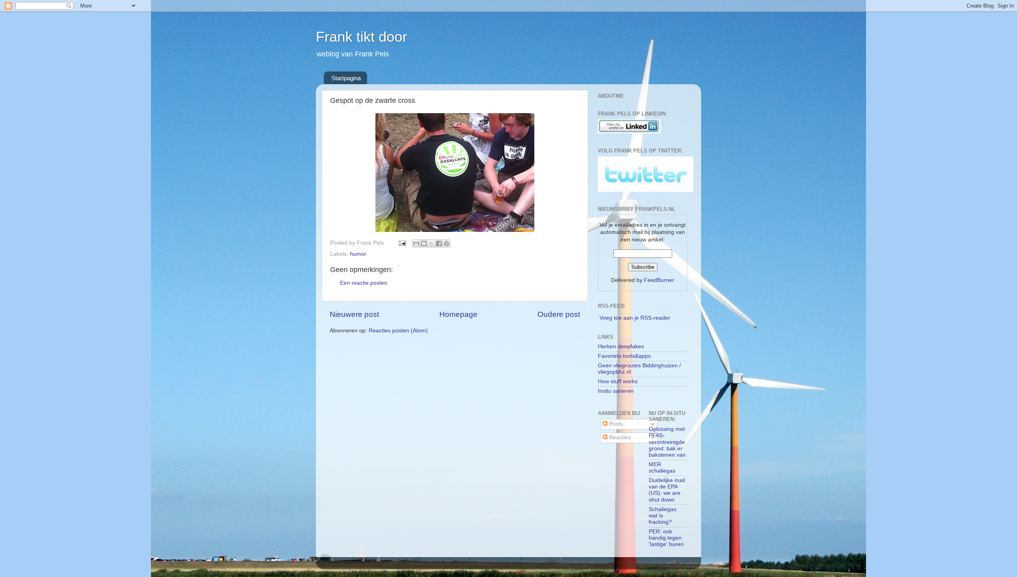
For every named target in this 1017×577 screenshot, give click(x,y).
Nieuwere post (354, 314)
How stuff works (618, 381)
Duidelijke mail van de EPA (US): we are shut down (667, 490)
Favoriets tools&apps (624, 356)
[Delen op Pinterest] (446, 243)
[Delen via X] (431, 243)
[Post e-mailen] (402, 243)
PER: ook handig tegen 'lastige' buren (666, 538)
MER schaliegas (662, 467)
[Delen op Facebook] (439, 243)
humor (358, 254)
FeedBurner (659, 280)
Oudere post (559, 314)
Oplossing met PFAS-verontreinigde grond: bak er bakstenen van (667, 442)
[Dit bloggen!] (424, 243)
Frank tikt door (361, 37)
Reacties (619, 437)
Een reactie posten (363, 283)
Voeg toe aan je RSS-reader (634, 318)
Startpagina (346, 78)
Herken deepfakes (621, 346)
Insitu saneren (616, 391)
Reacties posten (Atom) (398, 331)
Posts (615, 424)
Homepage (458, 314)
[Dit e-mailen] (416, 243)
